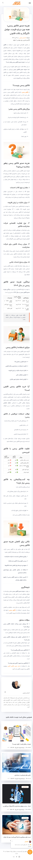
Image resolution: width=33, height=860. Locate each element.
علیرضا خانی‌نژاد (18, 747)
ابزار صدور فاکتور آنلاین (14, 666)
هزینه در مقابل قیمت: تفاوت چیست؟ (21, 744)
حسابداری (25, 725)
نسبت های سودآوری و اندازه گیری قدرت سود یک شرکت (17, 837)
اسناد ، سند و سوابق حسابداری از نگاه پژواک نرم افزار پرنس (16, 806)
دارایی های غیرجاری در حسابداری (23, 775)
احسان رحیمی (22, 38)
